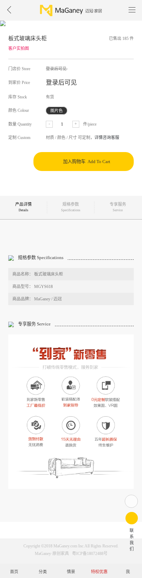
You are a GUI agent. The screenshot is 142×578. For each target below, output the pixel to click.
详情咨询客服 (106, 137)
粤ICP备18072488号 (90, 553)
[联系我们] (131, 518)
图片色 (56, 110)
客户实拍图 (18, 48)
